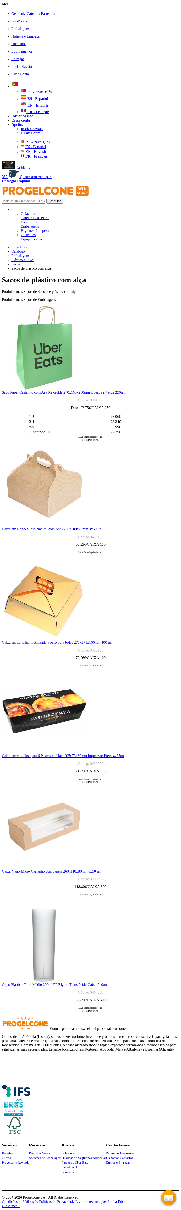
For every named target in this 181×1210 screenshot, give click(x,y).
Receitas (7, 1153)
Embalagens (20, 29)
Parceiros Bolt (71, 1167)
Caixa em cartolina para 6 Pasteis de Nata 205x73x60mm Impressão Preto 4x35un (63, 756)
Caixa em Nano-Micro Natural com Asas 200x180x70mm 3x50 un (51, 529)
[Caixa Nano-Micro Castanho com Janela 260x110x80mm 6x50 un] (44, 868)
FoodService (20, 21)
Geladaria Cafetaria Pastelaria (33, 14)
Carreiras (68, 1172)
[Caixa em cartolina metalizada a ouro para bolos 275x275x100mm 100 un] (44, 639)
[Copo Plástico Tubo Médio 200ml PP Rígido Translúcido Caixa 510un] (44, 981)
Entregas (17, 59)
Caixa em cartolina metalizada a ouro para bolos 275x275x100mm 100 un (57, 642)
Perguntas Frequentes (120, 1153)
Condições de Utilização (20, 1202)
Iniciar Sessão (21, 66)
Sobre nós (68, 1153)
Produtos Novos (39, 1153)
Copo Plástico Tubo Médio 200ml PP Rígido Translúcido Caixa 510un (54, 985)
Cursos (6, 1158)
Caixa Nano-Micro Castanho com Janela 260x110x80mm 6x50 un (51, 871)
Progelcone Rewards (15, 1162)
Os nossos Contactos (119, 1158)
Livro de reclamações (91, 1202)
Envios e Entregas (118, 1162)
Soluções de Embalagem (45, 1158)
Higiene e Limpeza (25, 36)
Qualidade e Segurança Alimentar (84, 1158)
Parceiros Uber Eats (75, 1162)
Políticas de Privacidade (56, 1202)
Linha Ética (116, 1202)
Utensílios (18, 44)
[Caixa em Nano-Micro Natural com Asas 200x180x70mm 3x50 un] (44, 526)
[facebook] (16, 1099)
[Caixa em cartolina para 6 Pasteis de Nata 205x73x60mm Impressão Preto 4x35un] (44, 752)
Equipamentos (22, 51)
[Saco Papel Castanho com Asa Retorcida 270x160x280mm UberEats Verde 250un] (44, 389)
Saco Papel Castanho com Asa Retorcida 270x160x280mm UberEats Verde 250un (63, 392)
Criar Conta (20, 74)
